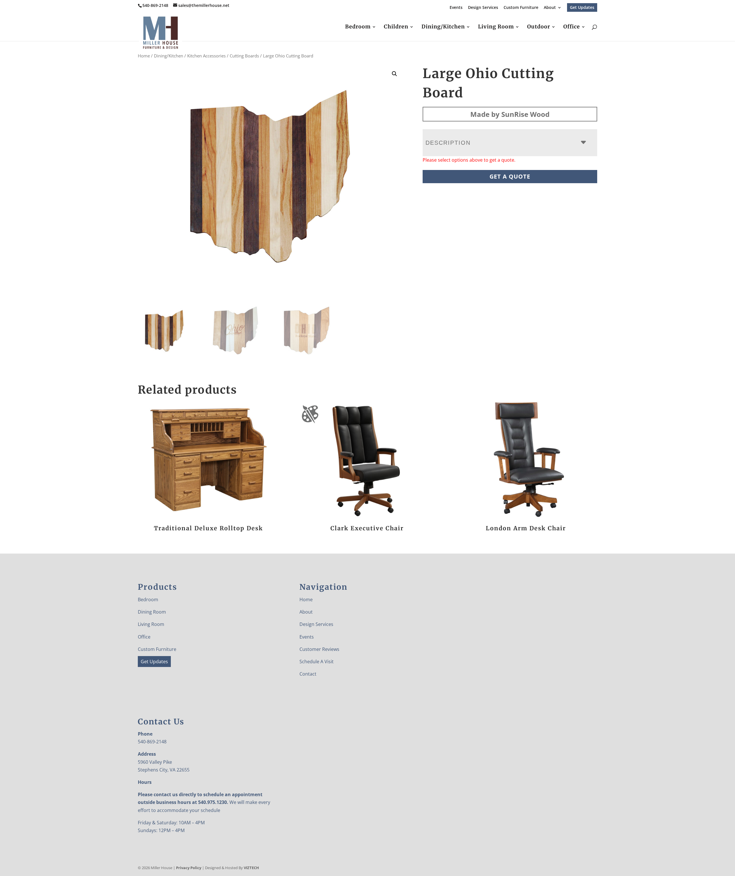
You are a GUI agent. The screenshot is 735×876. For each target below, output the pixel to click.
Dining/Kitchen (443, 27)
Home (144, 56)
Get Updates (582, 7)
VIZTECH (251, 867)
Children (396, 27)
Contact (307, 674)
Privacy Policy (188, 867)
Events (456, 7)
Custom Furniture (521, 7)
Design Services (483, 7)
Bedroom (358, 27)
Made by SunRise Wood (510, 114)
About (550, 7)
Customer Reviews (319, 649)
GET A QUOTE (510, 176)
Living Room (496, 27)
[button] (394, 74)
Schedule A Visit (316, 661)
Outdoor (538, 27)
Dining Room (152, 612)
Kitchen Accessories (206, 56)
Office (571, 27)
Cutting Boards (244, 56)
